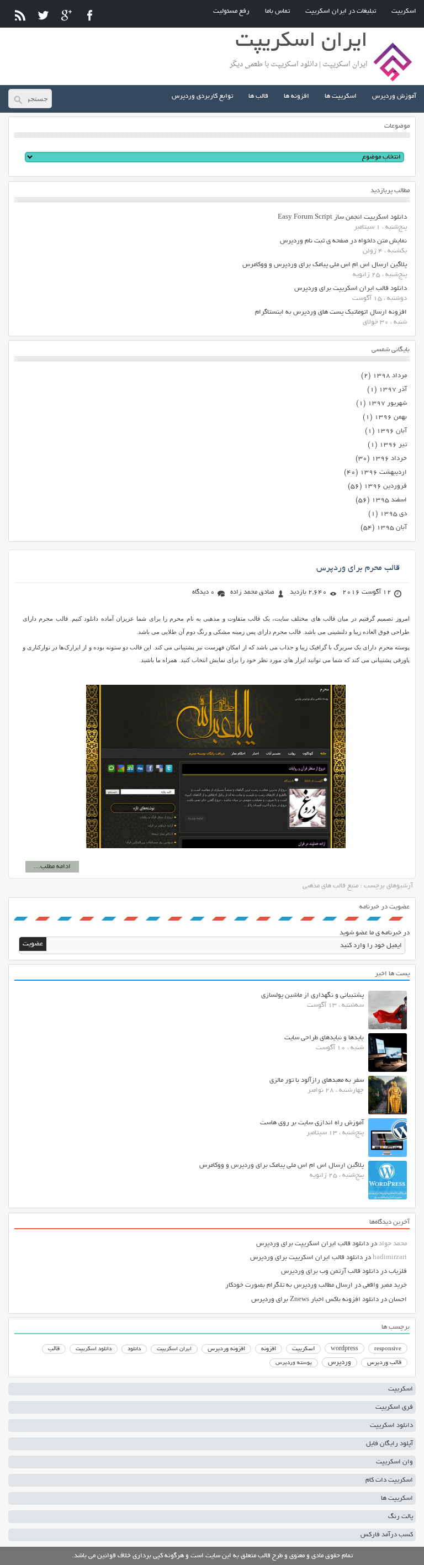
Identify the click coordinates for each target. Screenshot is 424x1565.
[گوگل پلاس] (66, 15)
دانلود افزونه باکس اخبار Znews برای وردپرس (315, 1299)
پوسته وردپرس (293, 1363)
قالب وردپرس (384, 1363)
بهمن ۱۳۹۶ (390, 417)
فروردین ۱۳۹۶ (385, 486)
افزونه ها (296, 96)
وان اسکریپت (394, 1462)
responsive (387, 1349)
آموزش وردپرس (394, 96)
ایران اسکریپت (174, 1349)
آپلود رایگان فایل (389, 1443)
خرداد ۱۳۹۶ (389, 458)
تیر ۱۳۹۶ (393, 444)
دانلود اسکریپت (94, 1349)
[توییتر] (43, 15)
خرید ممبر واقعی (385, 1285)
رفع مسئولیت (231, 11)
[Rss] (20, 15)
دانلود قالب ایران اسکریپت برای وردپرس (350, 288)
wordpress (344, 1349)
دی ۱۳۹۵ (393, 513)
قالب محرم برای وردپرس (358, 568)
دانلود (134, 1349)
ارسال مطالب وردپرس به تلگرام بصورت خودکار (289, 1285)
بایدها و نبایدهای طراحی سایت (324, 1037)
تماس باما (277, 11)
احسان (398, 1299)
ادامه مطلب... (52, 866)
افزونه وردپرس (226, 1349)
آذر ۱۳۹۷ (393, 389)
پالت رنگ (400, 1516)
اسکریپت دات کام (389, 1480)
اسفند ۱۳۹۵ (389, 500)
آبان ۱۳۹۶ (392, 431)
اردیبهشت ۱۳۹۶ (383, 472)
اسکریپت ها (341, 96)
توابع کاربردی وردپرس (202, 96)
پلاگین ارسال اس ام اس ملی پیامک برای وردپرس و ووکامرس (324, 264)
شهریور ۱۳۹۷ (387, 403)
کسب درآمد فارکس (387, 1534)
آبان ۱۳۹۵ (392, 527)
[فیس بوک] (89, 15)
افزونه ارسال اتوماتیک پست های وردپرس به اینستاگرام (331, 312)
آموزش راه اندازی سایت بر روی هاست (312, 1123)
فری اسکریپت (394, 1407)
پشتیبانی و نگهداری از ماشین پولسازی (312, 995)
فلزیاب (398, 1271)
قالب (54, 1349)
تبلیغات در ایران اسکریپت (340, 11)
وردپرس (339, 1362)
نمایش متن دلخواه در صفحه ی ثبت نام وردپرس (343, 241)
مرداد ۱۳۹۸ (390, 375)
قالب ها (258, 96)
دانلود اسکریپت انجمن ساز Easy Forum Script (342, 217)
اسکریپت (403, 11)
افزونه (268, 1349)
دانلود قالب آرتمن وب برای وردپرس (330, 1271)
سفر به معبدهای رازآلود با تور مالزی (316, 1080)
